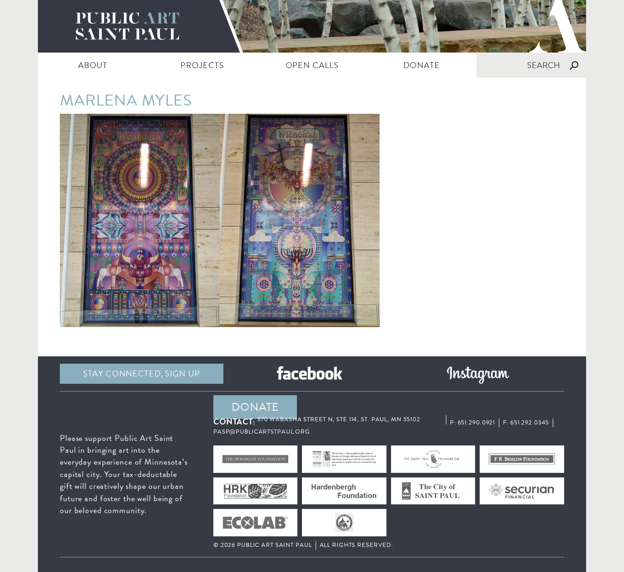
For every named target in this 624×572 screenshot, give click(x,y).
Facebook (309, 374)
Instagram (478, 374)
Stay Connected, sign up (141, 373)
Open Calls (312, 65)
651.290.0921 (477, 422)
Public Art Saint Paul (312, 26)
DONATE (421, 65)
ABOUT (92, 65)
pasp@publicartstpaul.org (261, 431)
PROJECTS (202, 65)
